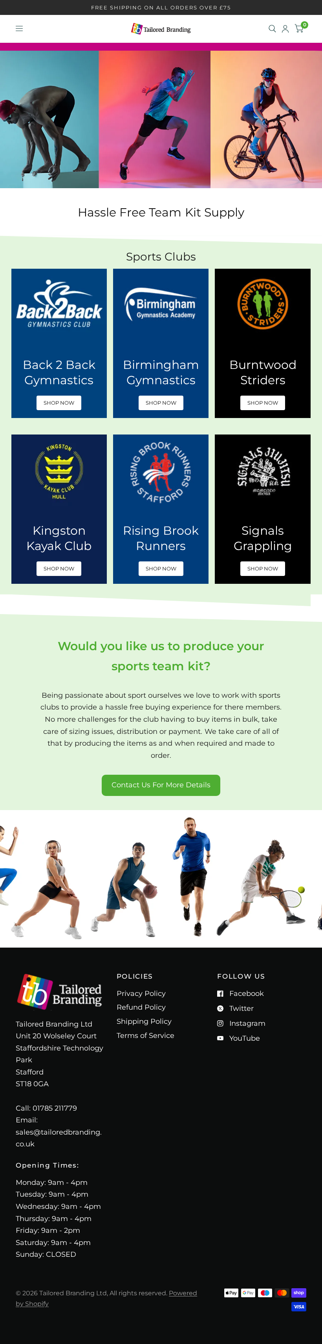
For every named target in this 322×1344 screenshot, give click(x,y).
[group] (59, 343)
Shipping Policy (144, 1021)
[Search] (272, 28)
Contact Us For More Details (161, 785)
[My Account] (285, 28)
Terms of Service (145, 1035)
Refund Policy (141, 1007)
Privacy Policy (141, 993)
